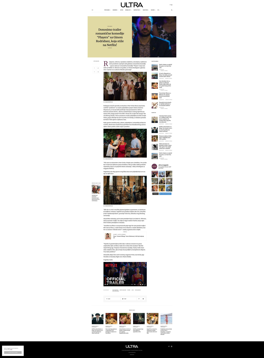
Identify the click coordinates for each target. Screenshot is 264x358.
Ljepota (119, 234)
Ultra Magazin (96, 61)
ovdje (11, 349)
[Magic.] (162, 181)
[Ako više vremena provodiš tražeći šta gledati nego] (169, 174)
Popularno (109, 26)
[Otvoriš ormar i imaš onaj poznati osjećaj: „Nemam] (169, 181)
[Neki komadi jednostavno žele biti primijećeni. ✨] (155, 181)
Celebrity (115, 234)
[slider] (118, 284)
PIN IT (126, 86)
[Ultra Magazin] (132, 4)
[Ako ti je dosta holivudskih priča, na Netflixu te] (162, 188)
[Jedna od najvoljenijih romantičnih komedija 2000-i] (155, 188)
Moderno (123, 234)
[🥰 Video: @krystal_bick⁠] (162, 174)
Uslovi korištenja (132, 352)
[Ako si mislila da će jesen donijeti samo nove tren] (155, 174)
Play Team (140, 350)
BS (158, 10)
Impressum (132, 354)
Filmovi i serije (95, 326)
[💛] (169, 188)
